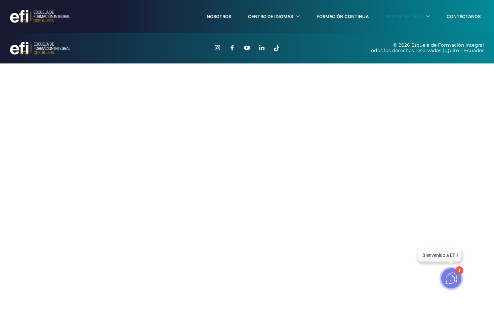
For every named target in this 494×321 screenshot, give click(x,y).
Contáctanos (464, 16)
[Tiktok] (277, 48)
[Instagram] (217, 48)
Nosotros (219, 16)
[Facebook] (232, 48)
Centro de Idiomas (270, 16)
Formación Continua (343, 16)
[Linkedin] (262, 48)
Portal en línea (404, 16)
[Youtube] (247, 48)
